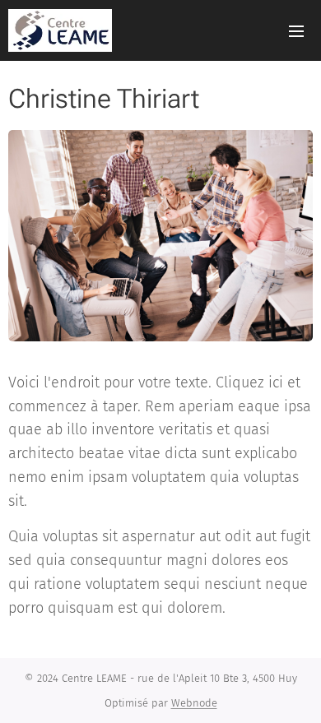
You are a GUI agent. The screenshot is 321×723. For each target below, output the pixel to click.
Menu (296, 30)
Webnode (194, 703)
